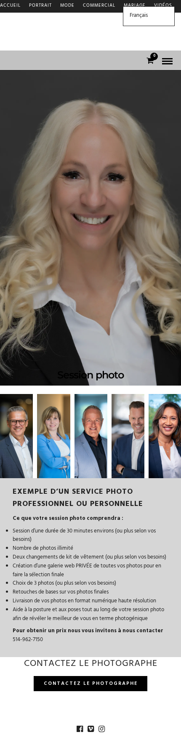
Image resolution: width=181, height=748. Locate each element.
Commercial (99, 6)
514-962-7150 (28, 640)
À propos (12, 44)
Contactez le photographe (91, 684)
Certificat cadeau (71, 18)
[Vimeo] (90, 729)
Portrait (40, 6)
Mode (67, 6)
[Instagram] (101, 729)
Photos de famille (126, 31)
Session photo (19, 18)
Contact (44, 44)
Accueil (10, 6)
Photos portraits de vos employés (47, 31)
